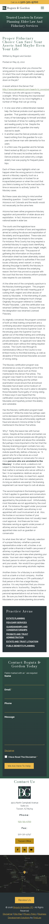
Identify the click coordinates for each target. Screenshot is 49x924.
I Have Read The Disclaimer (23, 757)
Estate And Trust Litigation (22, 641)
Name (8, 676)
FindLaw (37, 917)
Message (10, 717)
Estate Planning (15, 618)
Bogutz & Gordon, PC (23, 907)
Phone (8, 703)
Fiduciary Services (16, 622)
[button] (42, 7)
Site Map (18, 914)
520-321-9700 (29, 2)
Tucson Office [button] (24, 841)
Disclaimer (9, 750)
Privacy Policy (30, 914)
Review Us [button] (24, 900)
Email (8, 689)
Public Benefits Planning (20, 646)
